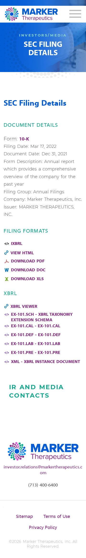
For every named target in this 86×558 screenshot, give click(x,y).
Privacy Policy (43, 527)
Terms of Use (56, 516)
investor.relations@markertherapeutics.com (43, 470)
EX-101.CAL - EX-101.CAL (35, 326)
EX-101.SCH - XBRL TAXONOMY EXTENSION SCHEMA (42, 317)
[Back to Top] (78, 550)
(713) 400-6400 (43, 485)
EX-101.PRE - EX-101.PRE (35, 353)
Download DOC (28, 270)
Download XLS (27, 279)
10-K (24, 139)
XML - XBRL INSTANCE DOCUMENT (45, 362)
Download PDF (28, 261)
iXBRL (16, 244)
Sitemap (24, 516)
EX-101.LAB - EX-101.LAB (35, 344)
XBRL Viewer (24, 306)
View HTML (22, 253)
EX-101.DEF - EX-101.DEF (36, 335)
